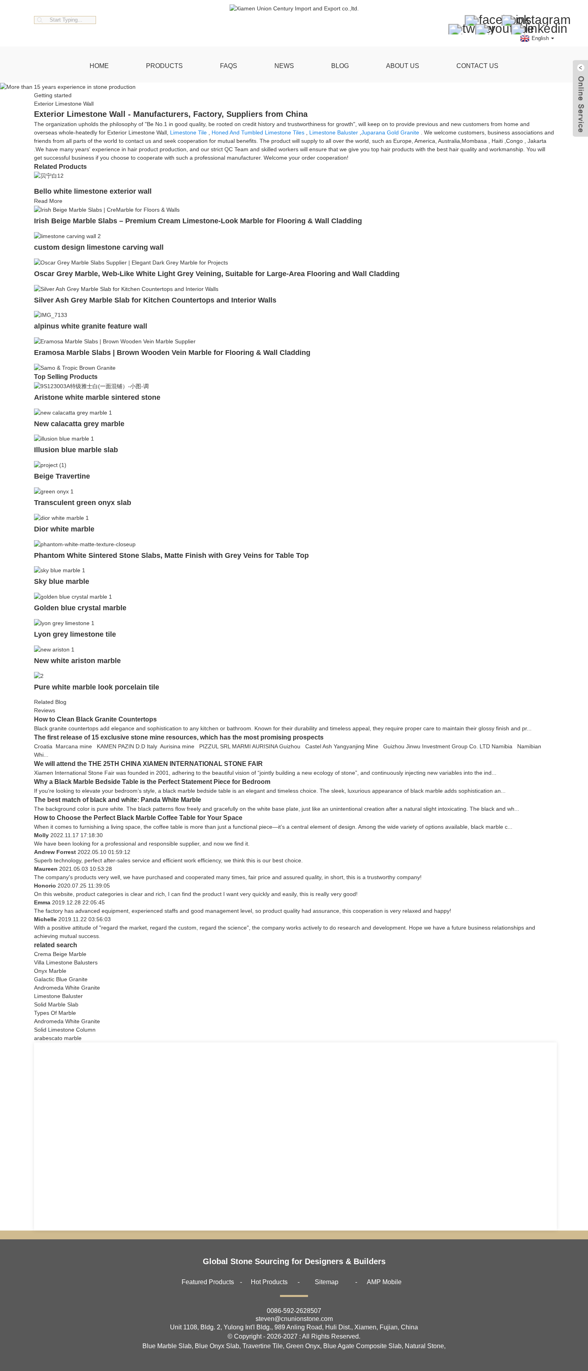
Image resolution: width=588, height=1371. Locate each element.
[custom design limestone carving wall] (67, 236)
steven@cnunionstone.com (294, 1318)
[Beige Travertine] (50, 464)
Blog (340, 65)
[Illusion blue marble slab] (64, 438)
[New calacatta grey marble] (73, 412)
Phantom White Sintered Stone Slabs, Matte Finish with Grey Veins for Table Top (171, 555)
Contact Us (477, 65)
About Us (402, 65)
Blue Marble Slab (167, 1346)
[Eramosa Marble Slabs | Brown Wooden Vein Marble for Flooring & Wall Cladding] (115, 341)
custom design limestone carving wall (99, 247)
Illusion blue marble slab (76, 450)
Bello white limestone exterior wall (93, 191)
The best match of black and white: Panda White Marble (117, 799)
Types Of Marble (55, 1013)
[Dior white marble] (61, 517)
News (284, 65)
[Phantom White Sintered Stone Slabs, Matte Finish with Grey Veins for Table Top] (85, 544)
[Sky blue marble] (59, 570)
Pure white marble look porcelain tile (96, 687)
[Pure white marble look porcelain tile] (39, 675)
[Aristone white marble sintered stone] (91, 386)
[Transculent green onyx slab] (54, 491)
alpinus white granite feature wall (90, 326)
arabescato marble (58, 1038)
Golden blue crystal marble (80, 608)
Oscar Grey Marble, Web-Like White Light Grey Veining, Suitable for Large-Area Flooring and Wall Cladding (217, 274)
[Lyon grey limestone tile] (64, 622)
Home (99, 65)
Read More (48, 201)
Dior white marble (64, 529)
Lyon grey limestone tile (75, 634)
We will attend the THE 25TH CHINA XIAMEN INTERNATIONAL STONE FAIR (148, 763)
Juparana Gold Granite (390, 132)
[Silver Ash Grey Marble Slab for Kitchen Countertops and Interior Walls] (126, 288)
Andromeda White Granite (67, 987)
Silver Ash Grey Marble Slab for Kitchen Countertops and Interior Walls (155, 300)
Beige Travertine (62, 476)
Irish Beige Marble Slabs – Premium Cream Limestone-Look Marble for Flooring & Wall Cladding (198, 221)
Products (164, 65)
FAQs (228, 65)
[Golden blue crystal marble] (73, 596)
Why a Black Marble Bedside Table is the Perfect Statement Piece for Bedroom (152, 781)
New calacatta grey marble (79, 424)
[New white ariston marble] (54, 649)
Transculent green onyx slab (82, 503)
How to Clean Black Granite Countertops (95, 719)
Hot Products (269, 1282)
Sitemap (326, 1282)
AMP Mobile (384, 1282)
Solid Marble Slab (56, 1004)
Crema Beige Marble (60, 954)
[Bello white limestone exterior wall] (49, 175)
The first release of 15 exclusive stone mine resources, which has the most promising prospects (179, 737)
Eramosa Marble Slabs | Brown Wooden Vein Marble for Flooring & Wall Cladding (172, 353)
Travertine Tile (262, 1346)
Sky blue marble (61, 581)
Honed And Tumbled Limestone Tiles (258, 132)
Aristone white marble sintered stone (97, 397)
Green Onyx (303, 1346)
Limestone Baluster (333, 132)
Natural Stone (424, 1346)
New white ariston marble (77, 661)
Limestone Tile (188, 132)
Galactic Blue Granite (61, 979)
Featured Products (208, 1282)
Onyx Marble (50, 971)
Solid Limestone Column (65, 1029)
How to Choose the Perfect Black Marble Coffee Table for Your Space (138, 817)
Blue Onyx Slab (217, 1346)
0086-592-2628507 (294, 1310)
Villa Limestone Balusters (66, 962)
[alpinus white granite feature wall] (50, 315)
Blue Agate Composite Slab (362, 1346)
